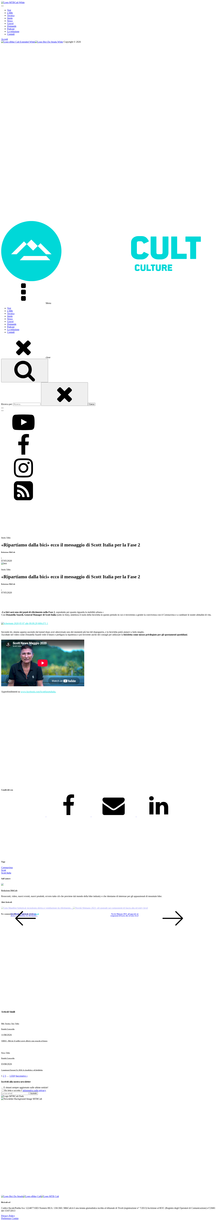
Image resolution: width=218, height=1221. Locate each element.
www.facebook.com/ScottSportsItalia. (38, 691)
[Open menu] (2, 5)
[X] (23, 816)
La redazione (13, 31)
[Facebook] (68, 816)
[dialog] (109, 22)
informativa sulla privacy (34, 1090)
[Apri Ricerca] (24, 370)
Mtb (2, 1023)
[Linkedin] (158, 816)
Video (8, 537)
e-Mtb (10, 13)
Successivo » (21, 1076)
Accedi (4, 39)
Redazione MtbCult (9, 890)
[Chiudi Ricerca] (64, 394)
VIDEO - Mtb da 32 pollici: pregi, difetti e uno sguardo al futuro (24, 1041)
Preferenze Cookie (10, 1218)
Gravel (10, 23)
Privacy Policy (8, 1215)
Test (9, 10)
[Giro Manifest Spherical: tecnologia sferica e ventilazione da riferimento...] (37, 908)
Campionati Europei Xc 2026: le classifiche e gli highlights (22, 1070)
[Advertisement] (90, 741)
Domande (11, 26)
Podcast (10, 29)
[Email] (113, 816)
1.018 (12, 1076)
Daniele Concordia (8, 1029)
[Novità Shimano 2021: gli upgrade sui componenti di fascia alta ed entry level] (110, 908)
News (10, 21)
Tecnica (10, 15)
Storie (10, 18)
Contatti (11, 34)
